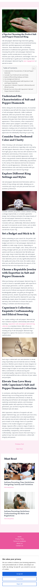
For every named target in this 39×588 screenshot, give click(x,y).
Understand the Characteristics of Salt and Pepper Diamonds (18, 72)
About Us (20, 543)
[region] (19, 572)
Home (19, 537)
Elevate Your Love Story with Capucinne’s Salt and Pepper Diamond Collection (18, 90)
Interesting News (9, 487)
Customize (19, 579)
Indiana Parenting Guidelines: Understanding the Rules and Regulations (17, 513)
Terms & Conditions (19, 541)
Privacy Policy (19, 539)
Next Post (19, 449)
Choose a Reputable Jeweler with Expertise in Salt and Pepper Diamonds (18, 82)
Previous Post (19, 444)
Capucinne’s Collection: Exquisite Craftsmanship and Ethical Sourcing (19, 86)
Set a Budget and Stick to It (12, 79)
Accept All (20, 574)
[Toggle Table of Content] (33, 68)
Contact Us (19, 546)
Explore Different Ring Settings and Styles (16, 77)
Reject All (19, 584)
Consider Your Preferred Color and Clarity (16, 75)
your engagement (29, 61)
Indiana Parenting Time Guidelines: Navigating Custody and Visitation (19, 483)
